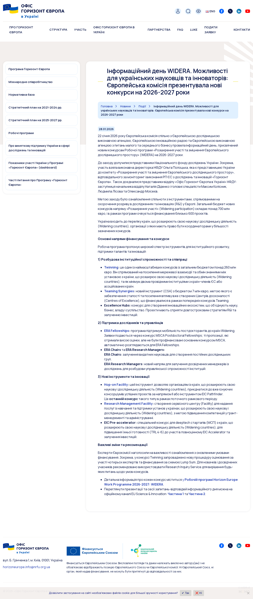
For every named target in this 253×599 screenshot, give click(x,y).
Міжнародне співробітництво (30, 82)
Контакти (242, 30)
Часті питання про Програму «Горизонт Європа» (37, 182)
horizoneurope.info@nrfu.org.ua (26, 567)
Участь (80, 30)
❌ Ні (198, 592)
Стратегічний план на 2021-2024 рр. (35, 107)
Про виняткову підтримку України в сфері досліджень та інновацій (39, 148)
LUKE (193, 30)
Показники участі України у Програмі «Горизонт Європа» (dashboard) (35, 165)
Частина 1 (176, 494)
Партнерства (159, 30)
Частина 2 (197, 494)
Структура (58, 30)
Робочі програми (21, 133)
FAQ (180, 30)
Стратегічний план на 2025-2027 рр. (35, 120)
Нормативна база (21, 94)
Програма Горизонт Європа (29, 69)
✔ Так (185, 592)
